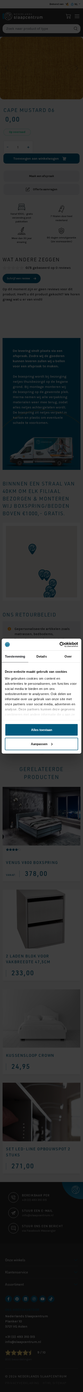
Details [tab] (41, 656)
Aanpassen (39, 744)
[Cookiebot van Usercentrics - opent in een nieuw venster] (59, 644)
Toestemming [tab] (15, 656)
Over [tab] (68, 656)
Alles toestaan (41, 730)
